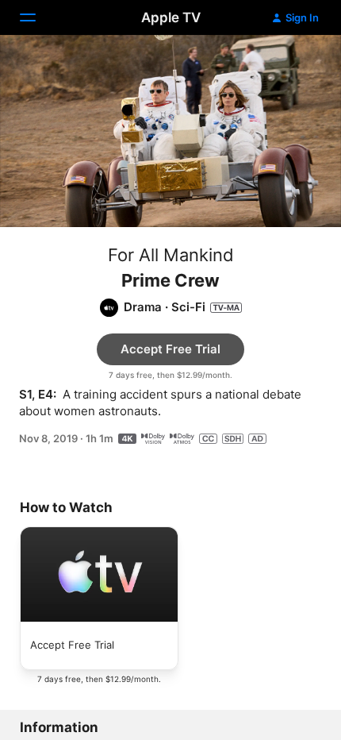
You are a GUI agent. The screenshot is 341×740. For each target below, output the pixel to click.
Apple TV (171, 17)
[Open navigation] (37, 17)
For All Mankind (171, 255)
